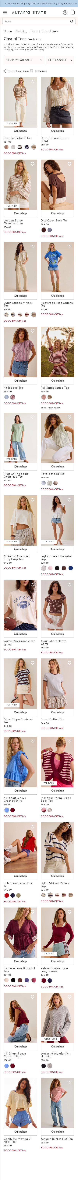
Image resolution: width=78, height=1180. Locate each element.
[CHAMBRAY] (6, 397)
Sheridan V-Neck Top (18, 138)
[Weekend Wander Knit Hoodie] (57, 1018)
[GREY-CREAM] (13, 147)
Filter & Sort (57, 60)
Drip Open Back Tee (54, 220)
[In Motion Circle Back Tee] (20, 847)
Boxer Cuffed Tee (52, 719)
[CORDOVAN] (43, 397)
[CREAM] (6, 980)
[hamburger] (5, 12)
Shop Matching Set (50, 407)
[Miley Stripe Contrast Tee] (20, 683)
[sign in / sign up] (65, 12)
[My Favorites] (32, 81)
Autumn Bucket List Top (57, 1139)
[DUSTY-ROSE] (6, 147)
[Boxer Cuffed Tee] (57, 683)
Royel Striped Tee (53, 473)
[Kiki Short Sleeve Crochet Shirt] (20, 762)
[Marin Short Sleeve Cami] (57, 605)
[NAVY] (71, 568)
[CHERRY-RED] (6, 895)
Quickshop (20, 131)
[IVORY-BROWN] (20, 314)
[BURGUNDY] (12, 397)
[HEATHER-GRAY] (50, 397)
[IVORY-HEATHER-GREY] (33, 314)
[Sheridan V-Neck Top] (20, 102)
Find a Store (41, 71)
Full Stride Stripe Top (55, 387)
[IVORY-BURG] (27, 314)
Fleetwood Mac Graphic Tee (57, 304)
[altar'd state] (29, 12)
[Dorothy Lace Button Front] (57, 102)
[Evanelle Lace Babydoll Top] (20, 933)
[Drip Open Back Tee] (57, 185)
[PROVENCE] (6, 810)
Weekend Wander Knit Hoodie (56, 1055)
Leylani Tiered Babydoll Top (56, 558)
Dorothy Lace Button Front (55, 140)
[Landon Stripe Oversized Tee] (20, 185)
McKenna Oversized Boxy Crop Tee (17, 558)
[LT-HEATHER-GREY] (50, 810)
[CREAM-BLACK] (20, 147)
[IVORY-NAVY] (13, 314)
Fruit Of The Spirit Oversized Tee (16, 475)
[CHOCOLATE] (43, 230)
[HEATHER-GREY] (49, 1066)
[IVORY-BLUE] (6, 314)
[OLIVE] (18, 895)
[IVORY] (43, 568)
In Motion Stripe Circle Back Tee (56, 799)
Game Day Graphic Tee (19, 641)
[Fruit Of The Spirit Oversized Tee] (20, 438)
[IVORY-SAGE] (49, 483)
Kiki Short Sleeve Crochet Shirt (15, 799)
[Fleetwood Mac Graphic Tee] (57, 267)
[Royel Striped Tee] (57, 438)
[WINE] (33, 980)
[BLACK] (57, 568)
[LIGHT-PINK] (50, 568)
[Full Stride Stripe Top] (57, 352)
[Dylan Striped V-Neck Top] (20, 267)
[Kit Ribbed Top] (20, 352)
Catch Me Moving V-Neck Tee (17, 1140)
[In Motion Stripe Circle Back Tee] (57, 762)
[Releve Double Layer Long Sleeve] (57, 933)
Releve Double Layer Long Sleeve (55, 970)
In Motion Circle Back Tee (18, 885)
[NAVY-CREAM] (27, 147)
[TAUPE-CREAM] (33, 147)
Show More (39, 1160)
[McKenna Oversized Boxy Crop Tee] (20, 520)
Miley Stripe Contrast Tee (18, 721)
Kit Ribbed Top (14, 387)
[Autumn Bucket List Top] (57, 1103)
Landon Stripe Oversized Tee (13, 222)
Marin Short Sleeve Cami (53, 642)
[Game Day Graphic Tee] (20, 605)
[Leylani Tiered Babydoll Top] (57, 520)
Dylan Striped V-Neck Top (18, 304)
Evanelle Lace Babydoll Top (19, 970)
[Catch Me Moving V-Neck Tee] (20, 1103)
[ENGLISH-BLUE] (50, 230)
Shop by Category (19, 60)
